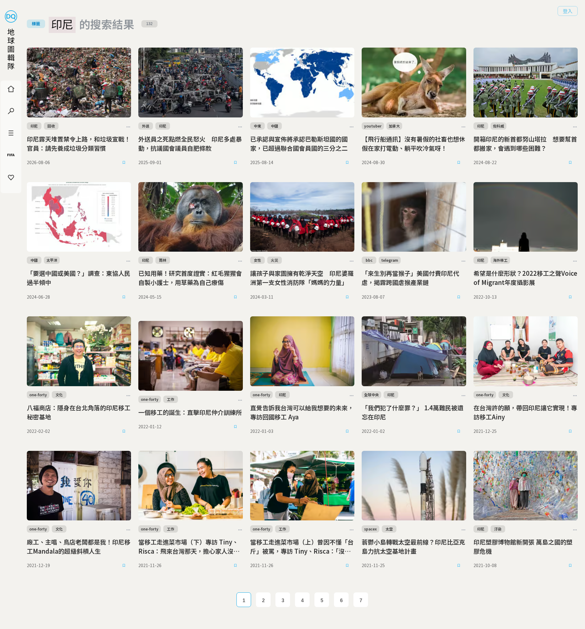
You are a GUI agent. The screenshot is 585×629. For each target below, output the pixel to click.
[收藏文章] (123, 162)
